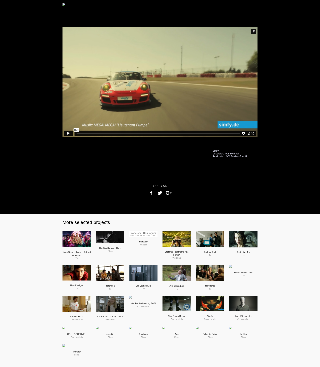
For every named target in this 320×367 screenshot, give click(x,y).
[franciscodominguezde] (63, 4)
